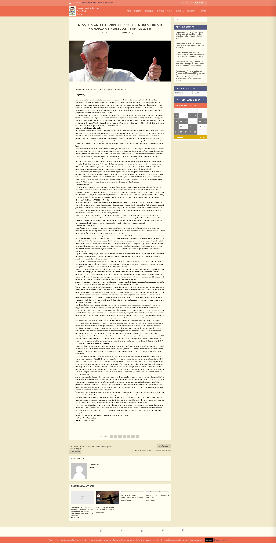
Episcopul (149, 11)
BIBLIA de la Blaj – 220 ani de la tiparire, (157, 496)
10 (176, 121)
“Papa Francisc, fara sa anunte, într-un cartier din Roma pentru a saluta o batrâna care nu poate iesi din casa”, (82, 511)
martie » (202, 137)
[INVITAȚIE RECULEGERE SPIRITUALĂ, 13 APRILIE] (107, 497)
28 (195, 132)
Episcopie (137, 11)
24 (176, 132)
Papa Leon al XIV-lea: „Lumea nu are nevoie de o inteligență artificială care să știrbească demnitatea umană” (190, 64)
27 (190, 132)
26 (186, 132)
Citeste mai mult (220, 540)
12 (186, 121)
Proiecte (191, 11)
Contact (202, 11)
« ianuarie (179, 137)
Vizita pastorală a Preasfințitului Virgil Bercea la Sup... (100, 3)
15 (200, 121)
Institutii (161, 11)
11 (181, 121)
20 (190, 126)
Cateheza (179, 11)
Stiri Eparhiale (133, 33)
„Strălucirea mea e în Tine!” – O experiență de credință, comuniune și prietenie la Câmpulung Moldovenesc (190, 54)
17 (176, 126)
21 (195, 126)
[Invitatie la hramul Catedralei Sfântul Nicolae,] (132, 491)
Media (169, 11)
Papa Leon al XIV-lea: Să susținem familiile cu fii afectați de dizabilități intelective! (190, 45)
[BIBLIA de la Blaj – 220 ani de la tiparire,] (157, 491)
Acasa (129, 11)
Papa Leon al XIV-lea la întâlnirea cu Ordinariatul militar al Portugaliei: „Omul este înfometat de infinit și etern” (189, 35)
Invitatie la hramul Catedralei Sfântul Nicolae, (132, 496)
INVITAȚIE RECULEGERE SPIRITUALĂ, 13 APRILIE (105, 508)
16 (204, 121)
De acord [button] (209, 540)
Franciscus (113, 33)
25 (181, 132)
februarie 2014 (190, 99)
